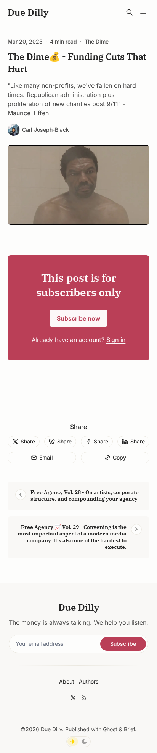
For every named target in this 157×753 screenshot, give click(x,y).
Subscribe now (78, 318)
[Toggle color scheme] (78, 741)
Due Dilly (51, 729)
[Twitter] (73, 698)
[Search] (129, 12)
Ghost (110, 729)
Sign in (116, 339)
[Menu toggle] (143, 12)
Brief (129, 729)
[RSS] (84, 698)
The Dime (97, 41)
